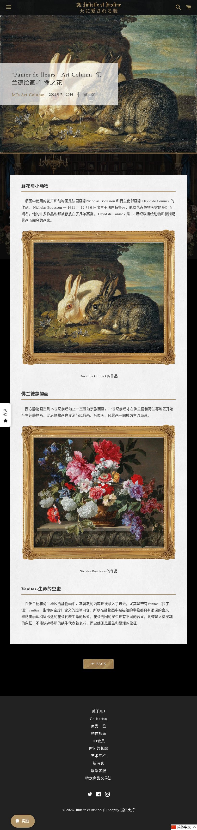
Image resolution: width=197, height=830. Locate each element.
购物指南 (98, 733)
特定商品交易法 (98, 778)
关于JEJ (98, 711)
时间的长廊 (98, 748)
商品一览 (98, 726)
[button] (184, 827)
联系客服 (98, 771)
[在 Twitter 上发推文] (85, 94)
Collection (98, 719)
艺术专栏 (98, 756)
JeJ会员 (98, 741)
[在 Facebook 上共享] (78, 94)
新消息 (98, 763)
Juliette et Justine (88, 810)
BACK (100, 664)
